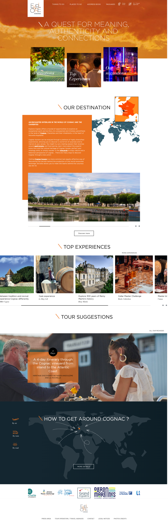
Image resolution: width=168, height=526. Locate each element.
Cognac (43, 133)
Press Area (46, 518)
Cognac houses (41, 159)
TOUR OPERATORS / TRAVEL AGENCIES (69, 518)
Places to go (76, 4)
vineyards (64, 150)
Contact (90, 518)
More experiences (129, 253)
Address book (94, 4)
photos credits (120, 518)
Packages (110, 4)
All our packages (156, 330)
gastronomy (39, 146)
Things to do (58, 4)
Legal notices (104, 518)
